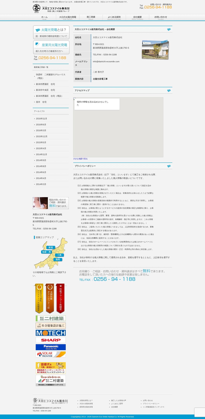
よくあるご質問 (117, 403)
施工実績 (90, 17)
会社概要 (114, 407)
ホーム (44, 17)
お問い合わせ (160, 17)
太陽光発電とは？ (51, 32)
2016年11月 (41, 118)
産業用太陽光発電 (51, 47)
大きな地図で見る (80, 159)
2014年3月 (41, 184)
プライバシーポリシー (151, 403)
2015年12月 (41, 136)
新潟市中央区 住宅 (45, 90)
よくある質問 (114, 17)
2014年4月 (41, 178)
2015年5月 (41, 142)
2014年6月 (41, 172)
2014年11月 (41, 154)
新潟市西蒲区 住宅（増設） (49, 96)
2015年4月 (41, 148)
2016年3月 (41, 130)
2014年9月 (41, 160)
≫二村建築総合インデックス (153, 407)
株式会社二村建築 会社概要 (137, 17)
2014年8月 (41, 166)
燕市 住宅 (41, 102)
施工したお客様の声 (118, 400)
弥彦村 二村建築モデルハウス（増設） (50, 76)
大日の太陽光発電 (86, 403)
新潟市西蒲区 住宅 (45, 84)
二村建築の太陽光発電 (67, 17)
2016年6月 (41, 124)
